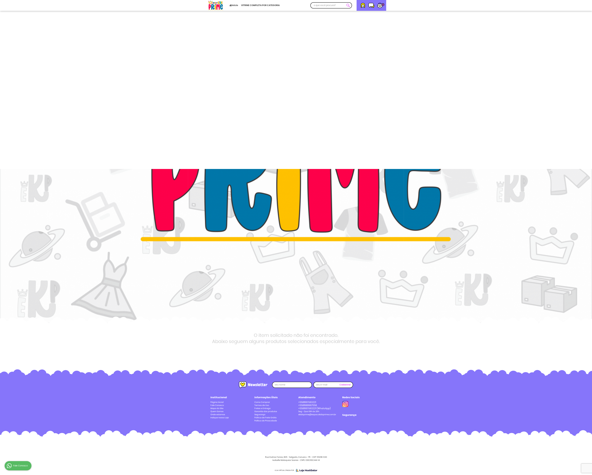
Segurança (259, 415)
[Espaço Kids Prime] (345, 404)
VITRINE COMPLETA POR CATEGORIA (260, 5)
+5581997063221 (307, 402)
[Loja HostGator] (305, 470)
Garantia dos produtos (265, 412)
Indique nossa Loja (219, 418)
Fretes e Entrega (262, 408)
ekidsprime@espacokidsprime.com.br (317, 415)
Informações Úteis (266, 397)
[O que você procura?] (348, 5)
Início (235, 5)
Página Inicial (217, 402)
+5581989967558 (307, 405)
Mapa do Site (216, 408)
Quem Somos (217, 412)
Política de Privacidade (265, 421)
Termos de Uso (261, 405)
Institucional (218, 397)
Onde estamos (217, 415)
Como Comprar (262, 402)
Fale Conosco (217, 405)
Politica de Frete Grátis (265, 418)
